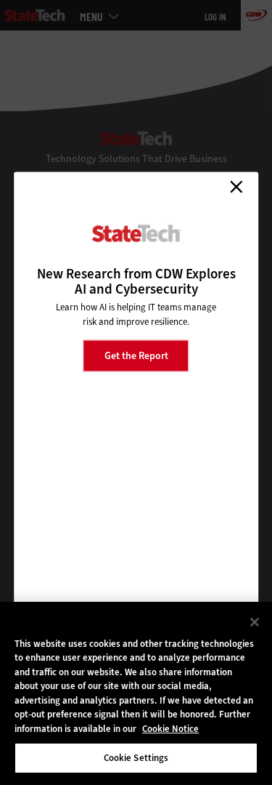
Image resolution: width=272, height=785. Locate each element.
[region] (136, 693)
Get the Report (136, 355)
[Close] (255, 622)
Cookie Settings (136, 758)
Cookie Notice (170, 728)
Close (236, 187)
